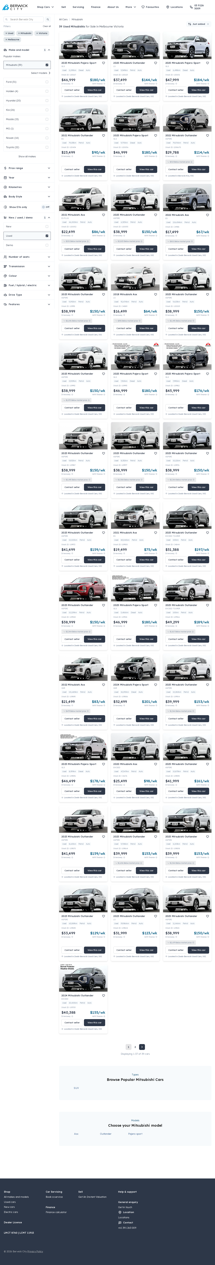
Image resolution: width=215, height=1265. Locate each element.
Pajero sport (135, 1133)
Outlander (105, 1133)
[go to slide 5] (88, 56)
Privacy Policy (35, 1251)
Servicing (78, 7)
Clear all (47, 26)
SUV (76, 1088)
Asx (76, 1133)
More (129, 7)
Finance (96, 7)
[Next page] (142, 1047)
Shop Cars (43, 7)
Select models (39, 73)
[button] (48, 19)
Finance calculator (56, 1212)
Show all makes (27, 156)
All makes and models (16, 1196)
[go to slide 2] (80, 56)
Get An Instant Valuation (92, 1196)
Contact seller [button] (72, 90)
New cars (9, 1206)
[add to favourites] (104, 63)
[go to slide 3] (83, 56)
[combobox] (24, 19)
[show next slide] (103, 48)
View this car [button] (95, 90)
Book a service (54, 1196)
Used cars (10, 1202)
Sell (63, 7)
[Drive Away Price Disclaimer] (72, 84)
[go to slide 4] (86, 56)
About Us (113, 7)
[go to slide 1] (78, 56)
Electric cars (11, 1212)
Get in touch (125, 1207)
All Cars (63, 19)
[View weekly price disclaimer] (104, 84)
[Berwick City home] (15, 7)
